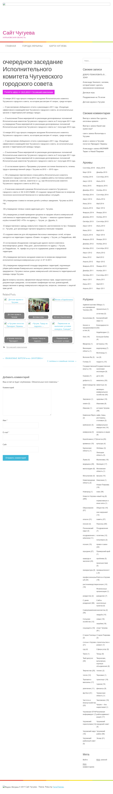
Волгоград (100, 352)
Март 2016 (87, 172)
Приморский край (103, 551)
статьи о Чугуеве (89, 642)
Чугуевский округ (89, 731)
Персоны (100, 524)
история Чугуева (102, 408)
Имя (5, 420)
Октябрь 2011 (88, 275)
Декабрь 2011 (88, 270)
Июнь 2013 (87, 230)
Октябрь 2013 (88, 221)
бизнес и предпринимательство (89, 327)
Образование (88, 507)
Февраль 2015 (101, 185)
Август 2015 (87, 181)
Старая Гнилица (89, 635)
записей (101, 759)
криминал (86, 443)
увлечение (87, 688)
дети (98, 376)
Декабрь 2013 (88, 217)
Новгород (86, 491)
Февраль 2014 (88, 212)
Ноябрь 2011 (101, 270)
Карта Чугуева (58, 46)
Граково (86, 376)
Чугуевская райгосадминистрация (102, 714)
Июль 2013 (100, 226)
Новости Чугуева (89, 496)
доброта (86, 380)
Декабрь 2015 (101, 172)
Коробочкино (88, 439)
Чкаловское (100, 700)
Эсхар (98, 738)
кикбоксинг (87, 425)
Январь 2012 (101, 266)
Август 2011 (87, 279)
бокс (84, 336)
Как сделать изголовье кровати (95, 119)
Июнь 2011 (87, 284)
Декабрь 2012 (88, 243)
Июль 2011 (100, 279)
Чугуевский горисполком (42, 92)
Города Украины (32, 46)
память (99, 519)
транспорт (100, 679)
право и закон (101, 544)
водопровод (101, 348)
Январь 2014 (101, 212)
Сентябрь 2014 (102, 194)
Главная (11, 46)
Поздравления (102, 528)
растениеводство (89, 584)
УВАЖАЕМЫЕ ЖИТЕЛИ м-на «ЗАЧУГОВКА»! (23, 358)
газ (97, 357)
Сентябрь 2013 (102, 221)
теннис (99, 670)
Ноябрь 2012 (101, 243)
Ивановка (100, 403)
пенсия (85, 524)
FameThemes (58, 786)
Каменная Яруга (89, 415)
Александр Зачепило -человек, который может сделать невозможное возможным (96, 85)
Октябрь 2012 (88, 248)
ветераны (100, 344)
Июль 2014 (100, 199)
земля (85, 403)
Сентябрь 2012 (102, 248)
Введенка (86, 344)
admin (15, 92)
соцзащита (87, 628)
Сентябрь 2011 (102, 275)
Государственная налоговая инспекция (103, 368)
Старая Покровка (103, 635)
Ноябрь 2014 (101, 190)
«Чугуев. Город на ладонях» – (38, 339)
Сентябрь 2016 (89, 168)
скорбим (99, 623)
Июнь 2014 (87, 203)
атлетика (100, 313)
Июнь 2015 (87, 185)
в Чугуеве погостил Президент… (14, 339)
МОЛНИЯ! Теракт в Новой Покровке (95, 150)
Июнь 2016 (100, 168)
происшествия (102, 563)
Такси (85, 653)
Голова (85, 361)
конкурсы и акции (103, 432)
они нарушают (102, 512)
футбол (86, 693)
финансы (100, 688)
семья (98, 619)
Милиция (100, 464)
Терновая (100, 675)
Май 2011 (100, 284)
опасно (85, 519)
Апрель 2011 (88, 288)
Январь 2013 (101, 239)
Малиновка (100, 459)
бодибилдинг (101, 332)
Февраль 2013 (88, 239)
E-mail (6, 432)
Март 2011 (100, 288)
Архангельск (101, 309)
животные (100, 385)
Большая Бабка (102, 336)
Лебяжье (99, 448)
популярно (100, 540)
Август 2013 (87, 226)
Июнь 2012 (87, 257)
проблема (100, 558)
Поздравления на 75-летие (94, 97)
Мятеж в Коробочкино (62, 317)
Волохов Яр (87, 357)
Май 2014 (100, 203)
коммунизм (87, 432)
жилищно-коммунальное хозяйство (102, 392)
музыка (99, 475)
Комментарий (8, 387)
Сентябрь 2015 (102, 176)
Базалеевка (87, 318)
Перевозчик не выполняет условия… (62, 339)
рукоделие (100, 596)
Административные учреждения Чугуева (89, 307)
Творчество (87, 670)
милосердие (87, 468)
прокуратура (88, 570)
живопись (100, 380)
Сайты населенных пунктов (101, 603)
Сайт (5, 444)
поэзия (85, 544)
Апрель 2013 (88, 234)
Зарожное (87, 399)
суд (84, 649)
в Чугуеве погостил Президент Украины (95, 142)
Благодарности (102, 325)
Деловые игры (38, 317)
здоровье (100, 399)
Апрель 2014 (88, 208)
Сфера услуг (101, 649)
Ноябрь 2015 (88, 176)
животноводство (89, 385)
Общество (100, 507)
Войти (85, 759)
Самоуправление (89, 610)
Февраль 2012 (88, 266)
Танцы (98, 653)
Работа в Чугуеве (103, 577)
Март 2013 (100, 234)
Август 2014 (87, 199)
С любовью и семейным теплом (61, 361)
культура (99, 443)
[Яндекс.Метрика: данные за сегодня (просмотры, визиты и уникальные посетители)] (11, 787)
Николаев (100, 480)
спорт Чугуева (101, 628)
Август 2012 (87, 252)
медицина (87, 464)
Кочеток (99, 439)
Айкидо (99, 304)
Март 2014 (100, 208)
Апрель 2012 (88, 261)
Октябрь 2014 (88, 194)
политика (100, 535)
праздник (86, 551)
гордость (99, 361)
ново (98, 491)
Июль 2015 (100, 181)
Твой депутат (88, 658)
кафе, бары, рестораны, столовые (101, 417)
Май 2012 (100, 257)
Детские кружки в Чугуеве (14, 315)
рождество (87, 596)
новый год (100, 496)
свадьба (99, 614)
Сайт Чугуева (19, 32)
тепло (85, 675)
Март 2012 (100, 261)
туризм (99, 684)
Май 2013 (100, 230)
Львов (85, 459)
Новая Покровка (102, 484)
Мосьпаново (87, 475)
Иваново (86, 408)
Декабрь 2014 (88, 190)
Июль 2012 (100, 252)
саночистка (100, 610)
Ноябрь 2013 (101, 217)
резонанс (100, 584)
